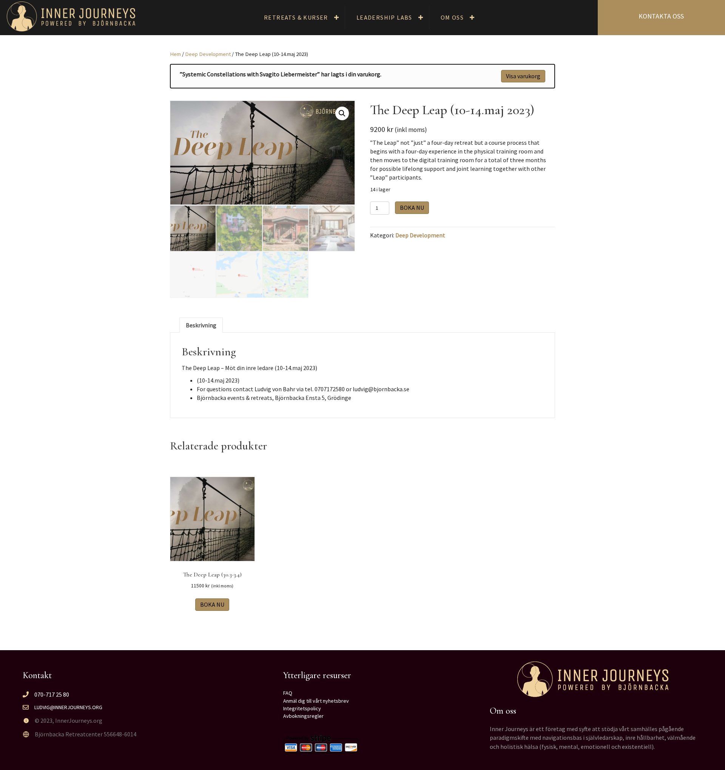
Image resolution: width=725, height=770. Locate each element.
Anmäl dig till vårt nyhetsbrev (316, 700)
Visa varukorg (523, 76)
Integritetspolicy (302, 708)
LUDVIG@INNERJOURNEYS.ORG (68, 707)
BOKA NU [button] (212, 604)
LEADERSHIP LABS (384, 17)
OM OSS (452, 17)
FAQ (287, 692)
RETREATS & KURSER (296, 17)
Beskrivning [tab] (201, 325)
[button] (336, 17)
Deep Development (208, 54)
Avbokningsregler (303, 716)
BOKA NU (412, 207)
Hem (175, 54)
